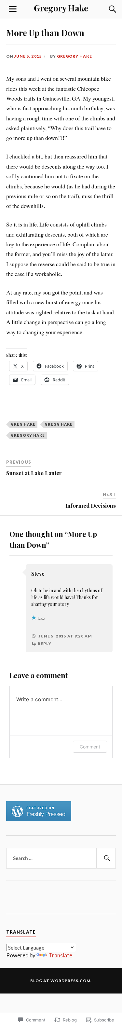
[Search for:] (61, 858)
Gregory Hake (61, 7)
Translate (60, 955)
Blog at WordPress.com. (61, 980)
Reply (44, 643)
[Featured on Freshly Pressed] (38, 819)
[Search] (106, 9)
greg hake (23, 424)
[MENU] (12, 9)
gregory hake (28, 435)
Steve (38, 573)
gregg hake (59, 424)
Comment (90, 746)
